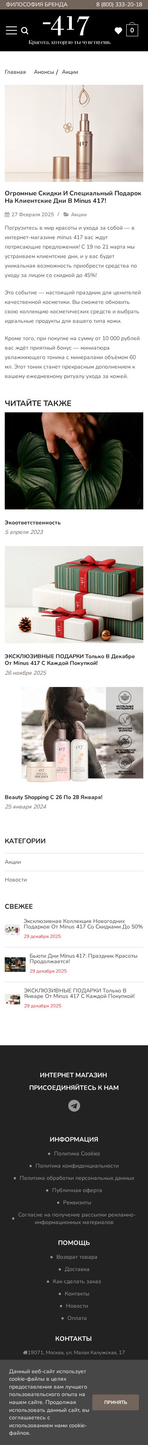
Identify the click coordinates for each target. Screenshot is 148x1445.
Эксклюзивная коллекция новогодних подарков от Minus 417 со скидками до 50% (83, 923)
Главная (15, 72)
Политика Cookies (77, 1153)
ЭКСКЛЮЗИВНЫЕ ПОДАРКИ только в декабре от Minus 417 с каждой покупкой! (70, 660)
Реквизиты (77, 1202)
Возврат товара (76, 1257)
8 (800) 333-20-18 (119, 4)
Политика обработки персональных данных (77, 1178)
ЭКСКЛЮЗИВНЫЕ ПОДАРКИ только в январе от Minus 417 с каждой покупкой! (79, 993)
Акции (70, 72)
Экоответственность (33, 522)
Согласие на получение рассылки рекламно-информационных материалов (77, 1218)
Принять (115, 1402)
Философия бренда (36, 4)
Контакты (77, 1293)
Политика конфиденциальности (77, 1166)
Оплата (77, 1318)
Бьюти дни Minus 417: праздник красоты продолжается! (83, 958)
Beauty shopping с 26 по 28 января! (53, 797)
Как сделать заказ (77, 1281)
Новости (16, 879)
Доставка (77, 1269)
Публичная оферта (77, 1190)
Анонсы (44, 72)
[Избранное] (118, 30)
